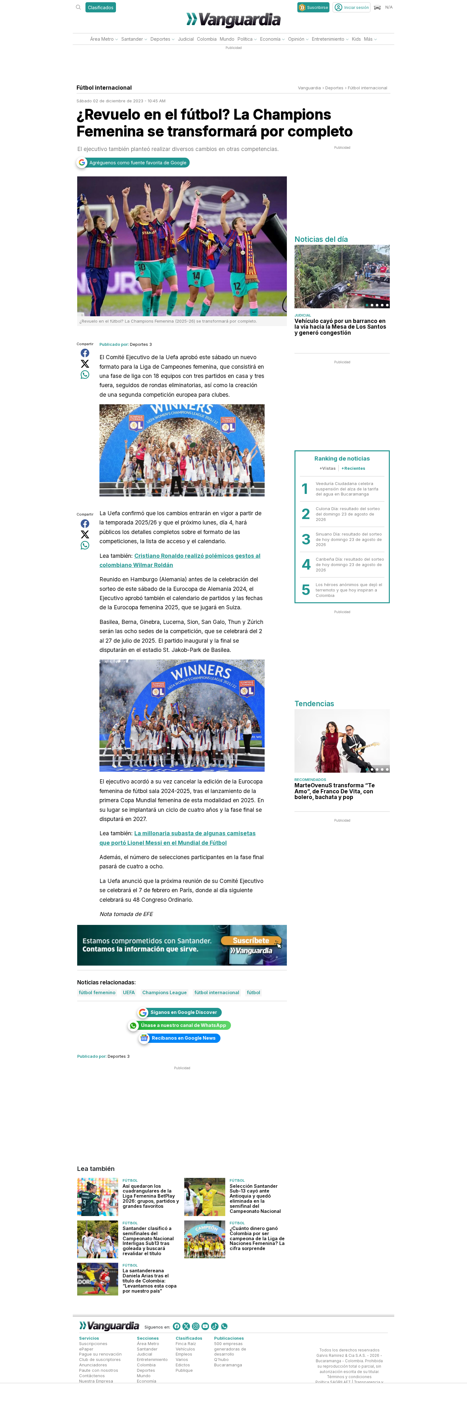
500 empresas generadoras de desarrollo (230, 1349)
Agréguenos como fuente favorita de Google (138, 162)
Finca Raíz (186, 1343)
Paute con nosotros (98, 1370)
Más (368, 39)
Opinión (296, 39)
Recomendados (310, 779)
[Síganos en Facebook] (176, 1326)
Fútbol (130, 1181)
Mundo (227, 39)
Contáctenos (92, 1375)
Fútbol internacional (367, 87)
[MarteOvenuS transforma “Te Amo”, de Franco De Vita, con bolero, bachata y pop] (342, 741)
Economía (270, 39)
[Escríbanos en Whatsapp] (224, 1326)
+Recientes (353, 468)
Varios (182, 1359)
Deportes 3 (141, 344)
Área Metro (102, 39)
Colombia (207, 39)
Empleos (184, 1354)
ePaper (86, 1348)
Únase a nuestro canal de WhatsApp (183, 1025)
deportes (334, 87)
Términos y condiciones (349, 1377)
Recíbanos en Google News (184, 1038)
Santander (132, 39)
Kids (356, 39)
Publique (184, 1370)
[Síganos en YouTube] (205, 1326)
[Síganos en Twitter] (186, 1326)
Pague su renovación (100, 1354)
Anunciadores (93, 1364)
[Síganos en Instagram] (196, 1326)
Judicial (186, 39)
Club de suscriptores (100, 1359)
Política (245, 39)
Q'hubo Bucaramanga (228, 1362)
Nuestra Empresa (96, 1381)
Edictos (183, 1364)
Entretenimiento (328, 39)
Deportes (160, 39)
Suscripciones (93, 1343)
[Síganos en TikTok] (215, 1326)
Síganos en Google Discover (184, 1012)
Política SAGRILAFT (333, 1382)
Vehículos (185, 1348)
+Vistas (327, 468)
